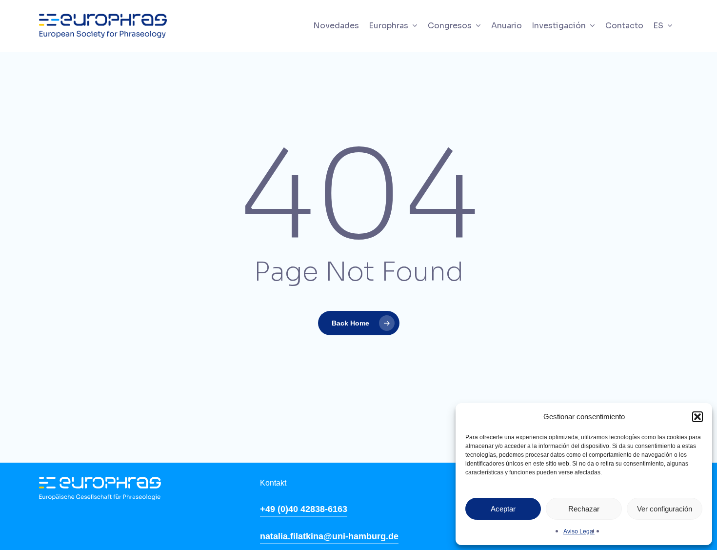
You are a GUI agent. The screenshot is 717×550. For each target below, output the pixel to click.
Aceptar (503, 509)
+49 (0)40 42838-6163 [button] (303, 509)
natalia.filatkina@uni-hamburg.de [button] (329, 536)
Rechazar (583, 509)
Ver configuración (664, 509)
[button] (697, 417)
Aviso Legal (579, 531)
